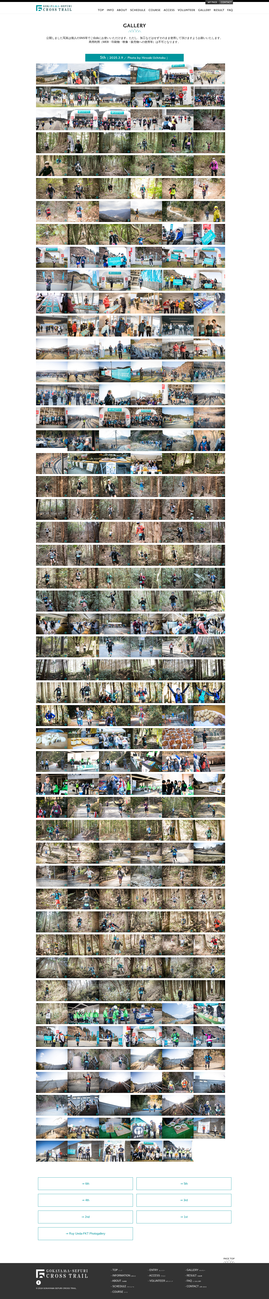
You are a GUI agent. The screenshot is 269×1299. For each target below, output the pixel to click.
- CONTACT (196, 1286)
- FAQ (193, 1281)
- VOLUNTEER (160, 1281)
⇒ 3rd (184, 1200)
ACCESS (169, 10)
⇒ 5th (184, 1183)
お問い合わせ (226, 2)
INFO (110, 10)
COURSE (154, 10)
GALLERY (204, 10)
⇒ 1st (184, 1216)
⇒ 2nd (86, 1216)
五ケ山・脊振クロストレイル (54, 8)
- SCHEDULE (122, 1286)
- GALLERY (195, 1270)
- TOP (116, 1270)
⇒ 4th (85, 1200)
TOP (101, 10)
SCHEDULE (138, 10)
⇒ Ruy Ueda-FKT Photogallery (85, 1233)
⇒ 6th (85, 1183)
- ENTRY (156, 1270)
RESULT (219, 10)
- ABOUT (119, 1281)
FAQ (230, 10)
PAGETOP (229, 1260)
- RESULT (193, 1275)
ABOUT (122, 10)
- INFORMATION (123, 1275)
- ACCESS (156, 1275)
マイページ (212, 2)
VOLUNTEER (186, 10)
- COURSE (119, 1292)
